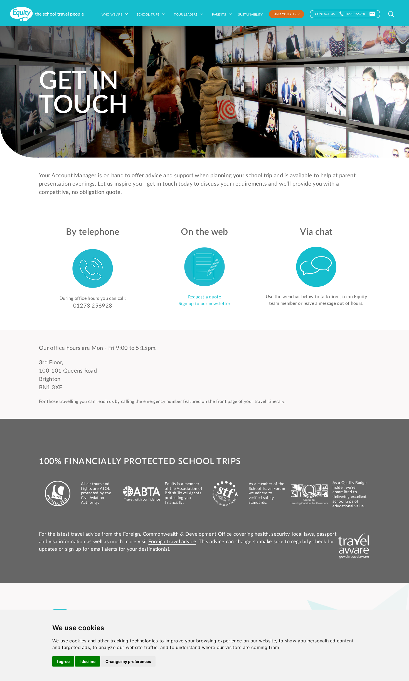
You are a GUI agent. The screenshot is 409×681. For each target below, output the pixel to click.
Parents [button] (219, 14)
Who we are (112, 14)
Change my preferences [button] (128, 661)
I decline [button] (87, 661)
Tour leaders (186, 14)
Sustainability (250, 14)
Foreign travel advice (172, 541)
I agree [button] (63, 661)
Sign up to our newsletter (204, 303)
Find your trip (287, 14)
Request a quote (204, 297)
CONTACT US (325, 14)
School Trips (148, 14)
